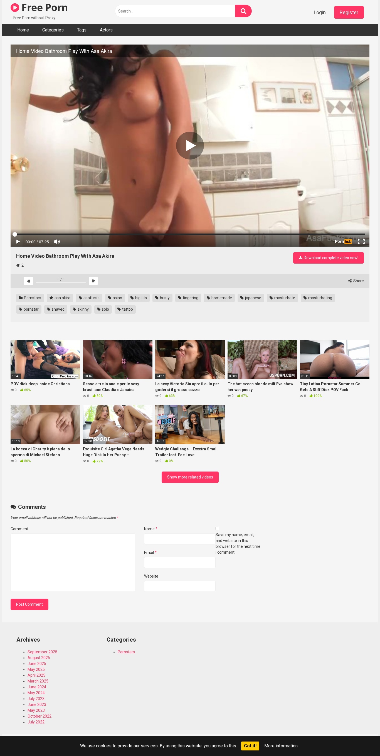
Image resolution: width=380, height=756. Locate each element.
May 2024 (36, 693)
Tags (82, 30)
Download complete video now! (330, 258)
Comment (19, 529)
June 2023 (37, 704)
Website (151, 576)
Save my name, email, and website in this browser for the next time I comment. (238, 543)
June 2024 (37, 687)
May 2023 (36, 710)
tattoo (127, 309)
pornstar (31, 309)
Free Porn (43, 7)
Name (150, 529)
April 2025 (36, 675)
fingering (190, 298)
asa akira (62, 298)
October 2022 (39, 716)
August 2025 (39, 658)
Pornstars (32, 298)
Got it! (250, 745)
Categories (53, 30)
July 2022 (36, 722)
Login (320, 12)
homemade (221, 298)
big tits (140, 298)
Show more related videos (190, 477)
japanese (252, 298)
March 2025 (38, 681)
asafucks (91, 298)
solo (105, 309)
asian (117, 298)
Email (150, 552)
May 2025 (36, 669)
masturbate (284, 298)
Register (349, 12)
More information (281, 745)
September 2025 (42, 652)
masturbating (319, 298)
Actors (106, 30)
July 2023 (36, 698)
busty (164, 298)
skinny (83, 309)
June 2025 (37, 663)
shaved (58, 309)
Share (358, 281)
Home (23, 30)
